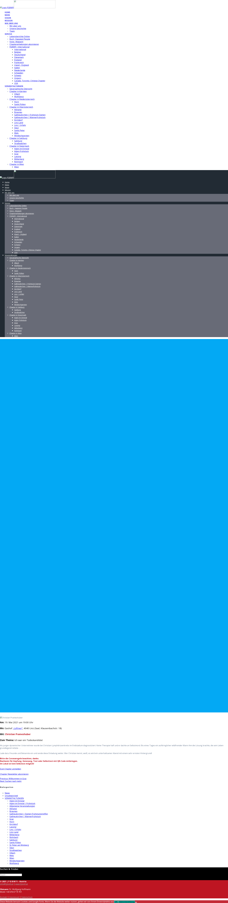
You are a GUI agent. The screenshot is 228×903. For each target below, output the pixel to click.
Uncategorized (11, 795)
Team (12, 31)
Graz (16, 154)
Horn (16, 101)
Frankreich (19, 62)
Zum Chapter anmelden (10, 769)
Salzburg (18, 141)
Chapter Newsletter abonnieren (14, 774)
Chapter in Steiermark (19, 146)
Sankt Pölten (20, 104)
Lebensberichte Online (20, 36)
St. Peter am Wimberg (19, 845)
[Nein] (136, 902)
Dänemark (19, 57)
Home (7, 12)
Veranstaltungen (14, 86)
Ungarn (17, 78)
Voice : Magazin (16, 41)
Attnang (17, 109)
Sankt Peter (19, 130)
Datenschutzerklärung (126, 902)
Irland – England (21, 65)
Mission (9, 20)
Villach (17, 94)
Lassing (17, 156)
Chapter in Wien (17, 164)
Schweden (18, 73)
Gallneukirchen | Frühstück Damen (29, 115)
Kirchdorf (18, 120)
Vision (8, 18)
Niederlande (19, 70)
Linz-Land (18, 122)
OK (116, 902)
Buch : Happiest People (20, 39)
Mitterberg (19, 159)
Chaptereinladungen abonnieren (24, 44)
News (7, 15)
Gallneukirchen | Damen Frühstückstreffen (29, 814)
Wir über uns (11, 23)
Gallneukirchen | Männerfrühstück (29, 117)
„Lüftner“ (18, 728)
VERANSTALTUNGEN (14, 798)
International (20, 49)
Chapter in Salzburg (18, 138)
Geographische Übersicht (21, 88)
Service (8, 34)
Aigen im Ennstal (21, 148)
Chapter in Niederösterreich (22, 99)
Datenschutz (27, 897)
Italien (17, 67)
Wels (16, 133)
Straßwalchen (20, 143)
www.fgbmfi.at (21, 884)
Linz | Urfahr (20, 125)
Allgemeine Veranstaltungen (22, 806)
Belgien (17, 52)
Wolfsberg (19, 96)
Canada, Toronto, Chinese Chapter (29, 80)
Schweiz (17, 75)
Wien (16, 167)
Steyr (16, 128)
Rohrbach (18, 161)
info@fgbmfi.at (6, 884)
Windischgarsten (21, 135)
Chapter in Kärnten (18, 91)
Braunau (18, 112)
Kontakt (3, 897)
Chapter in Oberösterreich (21, 107)
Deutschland (19, 54)
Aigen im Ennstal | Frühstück (22, 803)
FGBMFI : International (19, 47)
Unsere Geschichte (18, 28)
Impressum (14, 897)
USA (16, 83)
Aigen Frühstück (21, 151)
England (17, 60)
